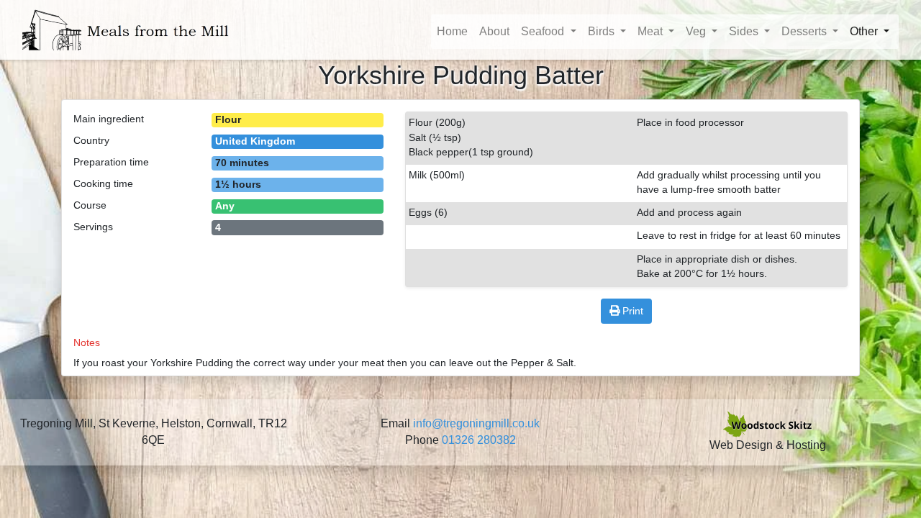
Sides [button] (745, 31)
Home (452, 31)
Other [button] (865, 31)
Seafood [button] (544, 31)
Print (632, 311)
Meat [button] (652, 31)
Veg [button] (697, 31)
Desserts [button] (805, 31)
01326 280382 (479, 440)
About (494, 31)
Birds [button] (602, 31)
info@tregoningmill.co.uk (476, 423)
